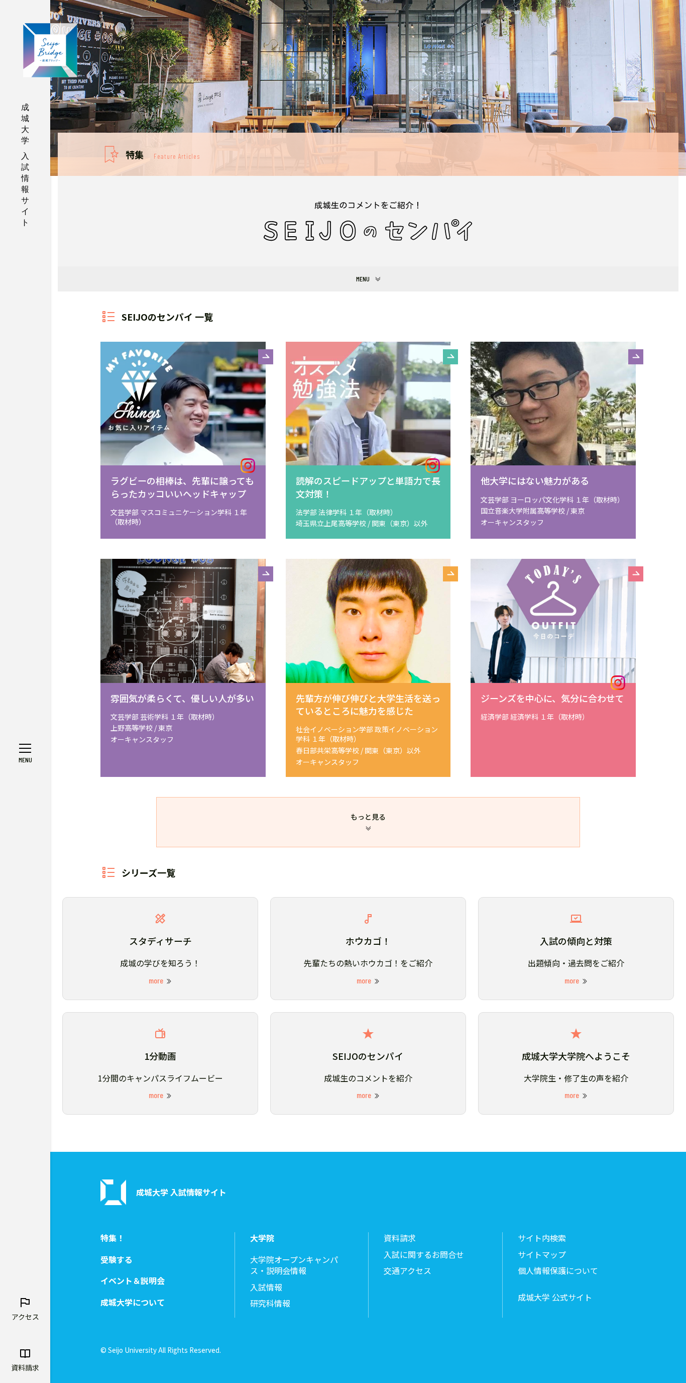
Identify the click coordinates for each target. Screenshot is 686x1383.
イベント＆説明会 (132, 1281)
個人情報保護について (558, 1270)
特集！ (112, 1238)
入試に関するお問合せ (424, 1254)
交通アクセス (407, 1270)
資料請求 (400, 1238)
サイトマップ (542, 1254)
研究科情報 (270, 1303)
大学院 (262, 1238)
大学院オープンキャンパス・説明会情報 (294, 1265)
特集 (163, 154)
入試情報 (266, 1287)
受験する (116, 1259)
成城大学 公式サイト (555, 1297)
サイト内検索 (542, 1238)
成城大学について (132, 1302)
